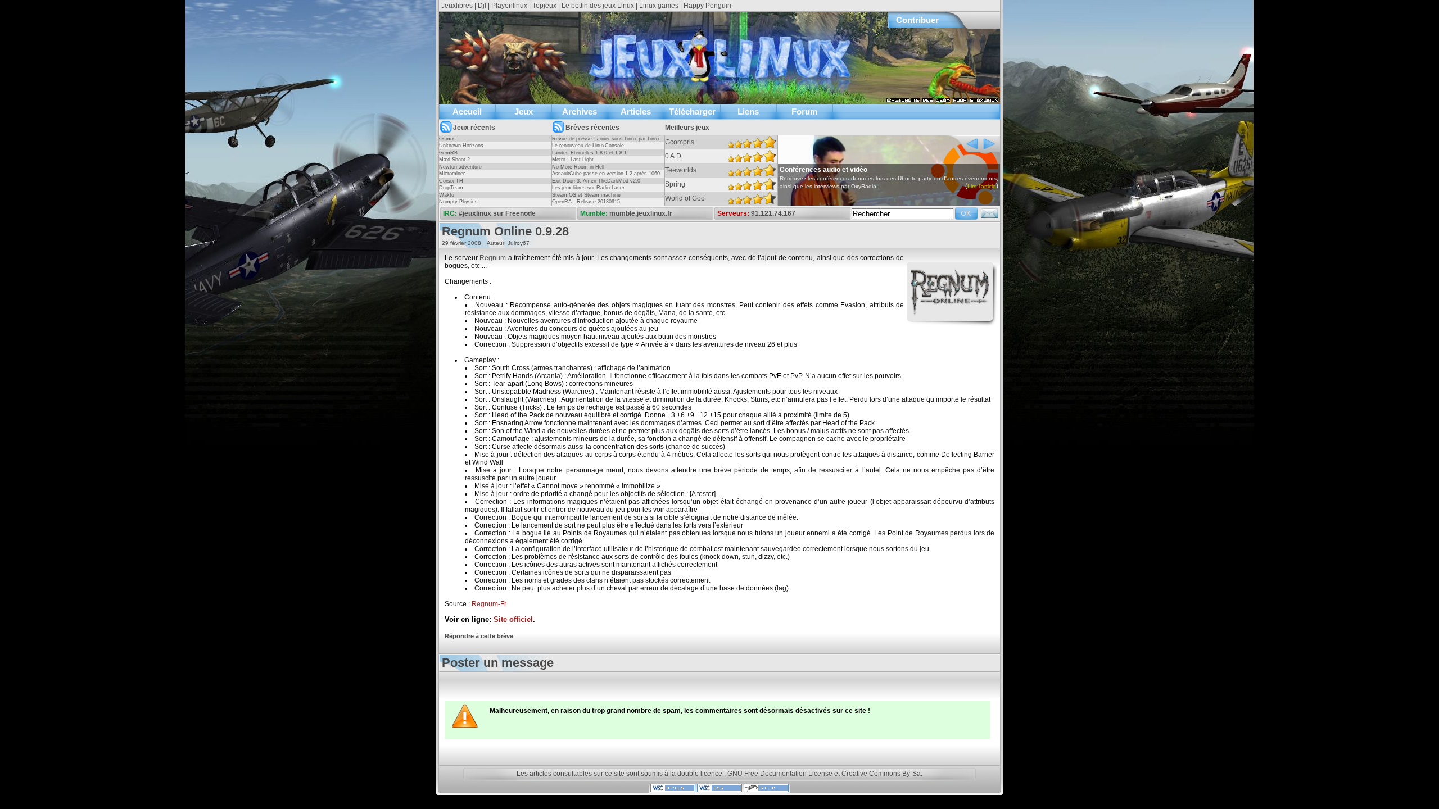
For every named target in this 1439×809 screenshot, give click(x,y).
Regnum (492, 258)
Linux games (658, 6)
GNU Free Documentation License (779, 774)
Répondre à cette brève (479, 636)
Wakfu (446, 195)
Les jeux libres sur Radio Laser (588, 187)
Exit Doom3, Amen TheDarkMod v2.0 (596, 181)
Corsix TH (451, 181)
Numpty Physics (458, 201)
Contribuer (917, 20)
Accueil (467, 111)
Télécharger (692, 111)
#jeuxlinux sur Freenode (497, 213)
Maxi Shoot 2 (454, 159)
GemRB (448, 153)
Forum (804, 111)
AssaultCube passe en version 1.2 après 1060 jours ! (606, 177)
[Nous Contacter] (989, 217)
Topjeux (544, 6)
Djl (482, 6)
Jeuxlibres (457, 6)
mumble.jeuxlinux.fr (640, 213)
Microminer (452, 173)
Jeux (523, 111)
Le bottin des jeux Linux (598, 6)
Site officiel (513, 620)
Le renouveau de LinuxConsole (588, 145)
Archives (579, 111)
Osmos (447, 139)
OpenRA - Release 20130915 (586, 201)
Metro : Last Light (573, 159)
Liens (748, 111)
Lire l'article (981, 186)
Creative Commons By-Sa (881, 774)
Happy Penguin (707, 6)
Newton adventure (460, 167)
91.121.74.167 (773, 213)
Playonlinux (509, 6)
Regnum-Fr (489, 604)
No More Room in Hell (578, 167)
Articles (636, 111)
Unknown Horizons (461, 145)
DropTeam (451, 187)
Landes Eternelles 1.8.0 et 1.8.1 (589, 153)
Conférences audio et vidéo (823, 170)
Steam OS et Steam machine (586, 195)
